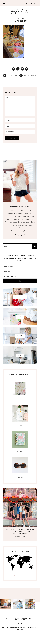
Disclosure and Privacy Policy (22, 618)
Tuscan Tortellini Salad (20, 530)
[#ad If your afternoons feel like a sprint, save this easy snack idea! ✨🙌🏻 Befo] (30, 604)
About (6, 618)
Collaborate (20, 620)
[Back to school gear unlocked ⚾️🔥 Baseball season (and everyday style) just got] (18, 604)
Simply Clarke (20, 11)
